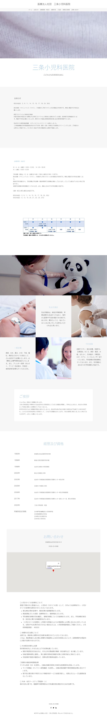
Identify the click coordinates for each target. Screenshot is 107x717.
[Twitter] (53, 708)
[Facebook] (51, 708)
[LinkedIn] (56, 708)
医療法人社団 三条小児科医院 (54, 4)
